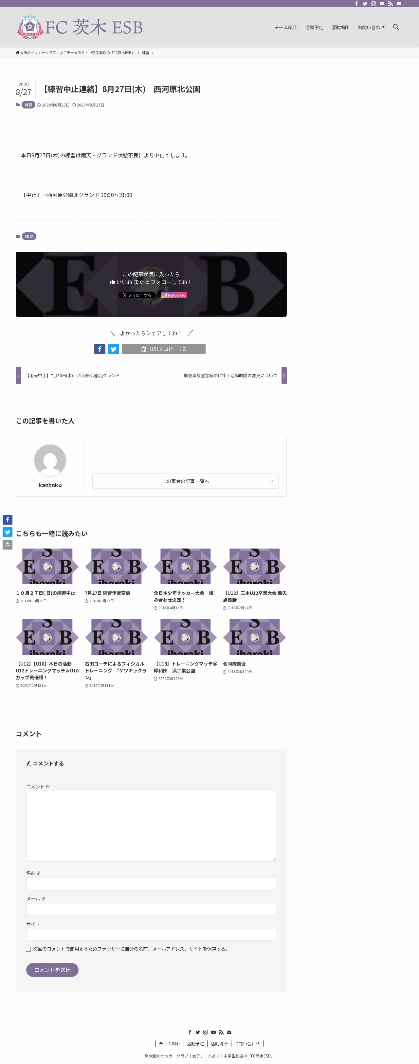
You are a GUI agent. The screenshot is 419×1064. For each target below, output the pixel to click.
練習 (28, 104)
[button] (99, 349)
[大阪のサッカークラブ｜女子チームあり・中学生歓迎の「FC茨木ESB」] (80, 27)
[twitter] (365, 3)
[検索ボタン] (396, 27)
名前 (33, 872)
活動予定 (195, 1043)
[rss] (390, 3)
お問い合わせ (247, 1043)
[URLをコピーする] (7, 545)
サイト (33, 923)
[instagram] (373, 3)
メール (36, 898)
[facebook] (356, 3)
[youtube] (382, 3)
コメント (38, 786)
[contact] (399, 3)
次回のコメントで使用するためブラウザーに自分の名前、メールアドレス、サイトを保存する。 (131, 948)
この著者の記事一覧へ (185, 480)
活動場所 (219, 1043)
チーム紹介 (169, 1043)
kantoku (50, 484)
